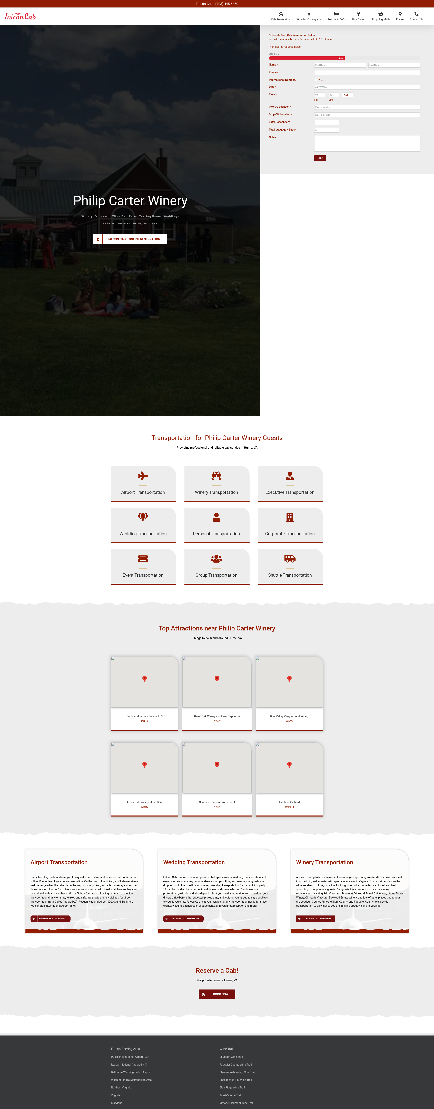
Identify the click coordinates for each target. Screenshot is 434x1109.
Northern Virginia (121, 1087)
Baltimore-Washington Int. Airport (131, 1072)
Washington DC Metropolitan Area (131, 1079)
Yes (320, 80)
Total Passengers (280, 122)
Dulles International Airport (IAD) (130, 1056)
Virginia (115, 1095)
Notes (272, 137)
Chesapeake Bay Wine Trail (236, 1079)
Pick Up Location (280, 106)
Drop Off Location (280, 114)
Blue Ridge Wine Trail (232, 1087)
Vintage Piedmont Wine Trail (236, 1103)
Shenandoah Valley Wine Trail (237, 1072)
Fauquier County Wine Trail (236, 1064)
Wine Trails (227, 1049)
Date (272, 86)
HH (316, 100)
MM (331, 100)
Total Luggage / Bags (282, 129)
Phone (273, 72)
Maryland (116, 1103)
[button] (144, 679)
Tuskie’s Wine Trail (230, 1095)
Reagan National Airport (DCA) (129, 1064)
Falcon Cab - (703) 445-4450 (217, 4)
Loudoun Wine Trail (231, 1056)
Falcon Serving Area (125, 1049)
